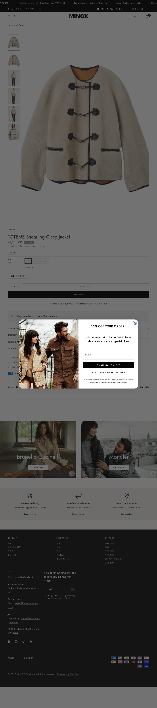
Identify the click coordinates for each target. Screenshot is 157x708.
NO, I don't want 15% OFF (108, 372)
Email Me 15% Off (108, 365)
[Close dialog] (135, 323)
